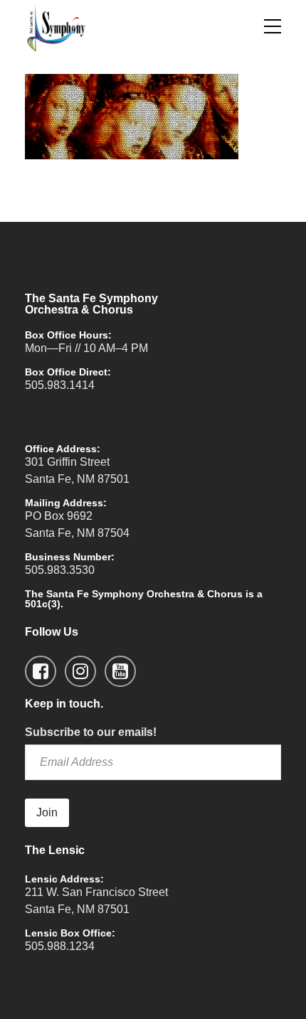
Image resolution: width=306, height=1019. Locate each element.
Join (47, 812)
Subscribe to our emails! (91, 732)
